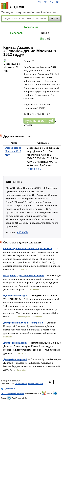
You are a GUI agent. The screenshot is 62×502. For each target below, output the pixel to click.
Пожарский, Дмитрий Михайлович (23, 275)
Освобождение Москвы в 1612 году (13, 151)
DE (45, 2)
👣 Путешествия (8, 389)
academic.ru (13, 5)
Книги (45, 33)
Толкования (31, 27)
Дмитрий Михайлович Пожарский (23, 322)
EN (39, 2)
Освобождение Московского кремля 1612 (27, 248)
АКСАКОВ (22, 232)
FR (57, 2)
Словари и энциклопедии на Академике (28, 12)
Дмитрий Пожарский (15, 342)
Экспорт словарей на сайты (12, 393)
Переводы (16, 33)
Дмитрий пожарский (15, 359)
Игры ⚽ (45, 38)
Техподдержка (21, 383)
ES (51, 2)
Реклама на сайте (35, 383)
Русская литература (15, 295)
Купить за (39, 121)
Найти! (54, 18)
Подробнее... (34, 168)
